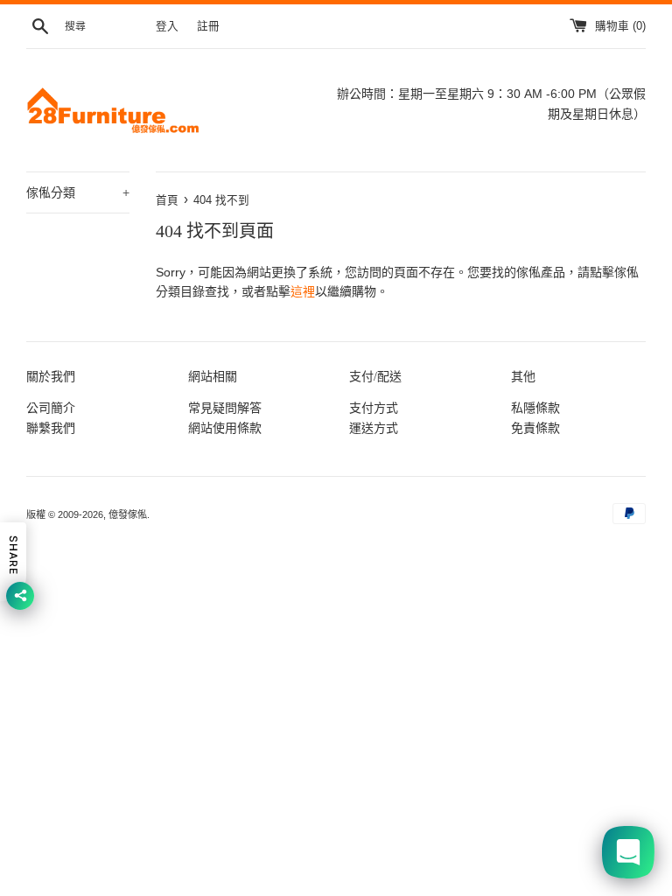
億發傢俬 (127, 514)
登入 (167, 26)
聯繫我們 (50, 428)
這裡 (302, 291)
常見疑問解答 (225, 408)
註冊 (208, 26)
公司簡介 (50, 408)
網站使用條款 (225, 428)
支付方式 (373, 408)
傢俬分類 (78, 193)
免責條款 (535, 428)
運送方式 (373, 428)
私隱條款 (535, 408)
